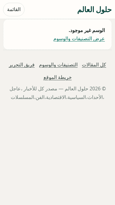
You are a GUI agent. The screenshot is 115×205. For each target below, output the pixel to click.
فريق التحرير (22, 64)
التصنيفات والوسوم (58, 64)
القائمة (14, 9)
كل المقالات (94, 64)
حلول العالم (94, 9)
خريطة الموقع (58, 77)
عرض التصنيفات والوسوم (79, 38)
